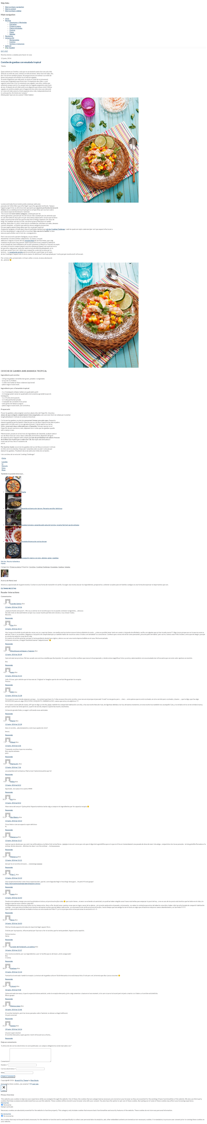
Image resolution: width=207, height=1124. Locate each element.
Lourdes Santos (15, 604)
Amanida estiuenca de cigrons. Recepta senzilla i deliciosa (41, 508)
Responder (9, 618)
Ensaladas (54, 567)
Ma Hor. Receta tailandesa (10, 561)
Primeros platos (15, 567)
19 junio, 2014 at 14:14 (13, 1029)
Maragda (5, 466)
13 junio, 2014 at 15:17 (13, 840)
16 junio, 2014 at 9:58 (13, 990)
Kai (11, 799)
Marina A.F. (14, 764)
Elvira (4, 458)
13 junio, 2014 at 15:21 (13, 860)
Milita (12, 782)
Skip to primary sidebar (13, 11)
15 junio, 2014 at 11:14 (13, 972)
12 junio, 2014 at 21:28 (13, 696)
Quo (11, 625)
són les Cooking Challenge (55, 229)
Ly (2, 464)
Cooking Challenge (43, 567)
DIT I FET (4, 51)
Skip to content (10, 9)
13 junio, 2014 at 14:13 (13, 821)
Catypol (13, 986)
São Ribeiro (14, 817)
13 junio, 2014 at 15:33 (13, 878)
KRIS (12, 692)
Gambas (61, 567)
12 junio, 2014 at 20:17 (13, 629)
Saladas (67, 567)
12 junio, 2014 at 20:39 (13, 654)
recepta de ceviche (16, 252)
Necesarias (7, 1105)
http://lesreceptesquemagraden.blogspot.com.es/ (22, 883)
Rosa (3, 470)
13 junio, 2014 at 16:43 (13, 898)
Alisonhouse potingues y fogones (22, 651)
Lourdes (5, 462)
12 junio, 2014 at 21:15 (13, 676)
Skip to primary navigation (14, 7)
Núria (3, 468)
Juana (12, 894)
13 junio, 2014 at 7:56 (13, 767)
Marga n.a (14, 837)
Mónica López (15, 1006)
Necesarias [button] (5, 1103)
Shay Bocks (35, 1080)
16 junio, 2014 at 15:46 (13, 1010)
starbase (13, 968)
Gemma (13, 1026)
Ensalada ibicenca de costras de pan (34, 541)
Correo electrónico (8, 1069)
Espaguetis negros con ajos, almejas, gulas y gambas (40, 558)
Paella (23, 492)
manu (12, 672)
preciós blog (29, 240)
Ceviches (32, 567)
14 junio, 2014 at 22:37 (13, 950)
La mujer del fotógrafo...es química (22, 947)
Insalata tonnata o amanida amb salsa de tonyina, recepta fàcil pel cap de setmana (50, 525)
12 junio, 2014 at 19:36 (13, 607)
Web (2, 1073)
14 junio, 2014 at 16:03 (13, 923)
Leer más (35, 1084)
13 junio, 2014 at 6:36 (13, 746)
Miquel (12, 742)
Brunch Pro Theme (21, 1080)
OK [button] (30, 1084)
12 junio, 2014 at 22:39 (13, 724)
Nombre (4, 1065)
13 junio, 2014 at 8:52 (13, 785)
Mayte (12, 721)
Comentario (5, 1061)
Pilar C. (13, 874)
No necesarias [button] (6, 1114)
